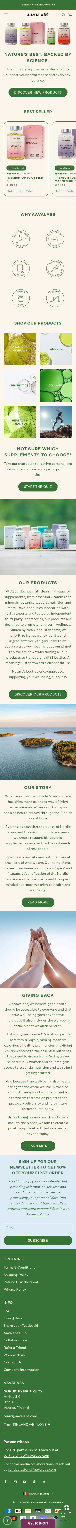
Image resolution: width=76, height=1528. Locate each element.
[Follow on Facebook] (5, 1482)
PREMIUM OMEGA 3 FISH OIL (24, 179)
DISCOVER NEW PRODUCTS (38, 92)
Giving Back (13, 1318)
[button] (38, 1523)
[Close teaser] (56, 1517)
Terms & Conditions (19, 1267)
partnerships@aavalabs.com (26, 1455)
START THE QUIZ (38, 487)
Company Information (21, 1370)
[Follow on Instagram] (15, 1482)
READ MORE (38, 902)
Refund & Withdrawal (21, 1282)
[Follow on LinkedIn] (44, 1482)
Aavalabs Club (15, 1333)
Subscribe (38, 1240)
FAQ (7, 1311)
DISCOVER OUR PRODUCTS (38, 694)
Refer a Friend (15, 1348)
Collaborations (16, 1340)
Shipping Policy (16, 1275)
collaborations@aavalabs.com (32, 1469)
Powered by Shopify (50, 1502)
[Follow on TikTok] (34, 1482)
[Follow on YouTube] (25, 1482)
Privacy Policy (15, 1289)
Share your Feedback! (21, 1326)
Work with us (14, 1355)
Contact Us (13, 1362)
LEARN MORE (38, 1146)
